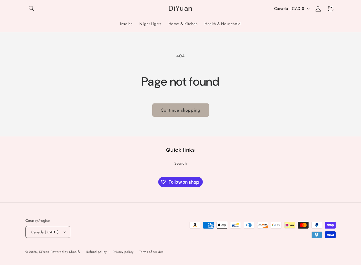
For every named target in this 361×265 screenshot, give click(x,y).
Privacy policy (123, 251)
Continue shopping (181, 110)
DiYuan (44, 251)
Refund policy (96, 251)
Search (180, 163)
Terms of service (151, 251)
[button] (31, 8)
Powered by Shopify (66, 251)
